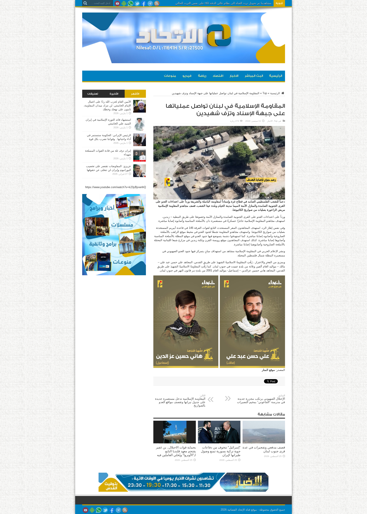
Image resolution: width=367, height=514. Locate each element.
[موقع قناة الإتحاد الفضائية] (183, 60)
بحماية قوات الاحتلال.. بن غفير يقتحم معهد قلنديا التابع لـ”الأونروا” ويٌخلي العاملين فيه (176, 451)
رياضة (202, 76)
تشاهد (267, 3)
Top (265, 93)
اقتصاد (218, 76)
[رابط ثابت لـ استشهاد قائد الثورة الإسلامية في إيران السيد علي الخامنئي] (139, 129)
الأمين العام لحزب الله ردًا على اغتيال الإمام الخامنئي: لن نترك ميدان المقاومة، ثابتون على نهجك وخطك (107, 105)
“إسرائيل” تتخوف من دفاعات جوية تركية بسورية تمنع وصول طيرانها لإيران (220, 451)
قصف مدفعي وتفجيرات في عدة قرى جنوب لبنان (264, 449)
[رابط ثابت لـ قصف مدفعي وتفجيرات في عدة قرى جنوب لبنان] (264, 442)
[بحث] (85, 3)
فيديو (187, 76)
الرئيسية (275, 76)
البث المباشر (254, 76)
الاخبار (234, 76)
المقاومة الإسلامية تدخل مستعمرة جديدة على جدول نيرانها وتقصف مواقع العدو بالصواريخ (180, 400)
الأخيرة (114, 93)
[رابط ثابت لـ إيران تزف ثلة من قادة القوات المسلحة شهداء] (139, 160)
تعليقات (92, 93)
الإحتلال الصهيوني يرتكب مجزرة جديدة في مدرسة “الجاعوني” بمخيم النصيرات (261, 399)
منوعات (170, 76)
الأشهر (135, 93)
